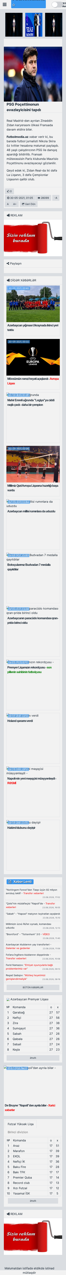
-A (55, 197)
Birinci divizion (18, 1132)
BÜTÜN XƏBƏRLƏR (33, 987)
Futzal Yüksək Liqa (21, 1124)
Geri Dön (29, 204)
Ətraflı (33, 1057)
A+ (14, 204)
